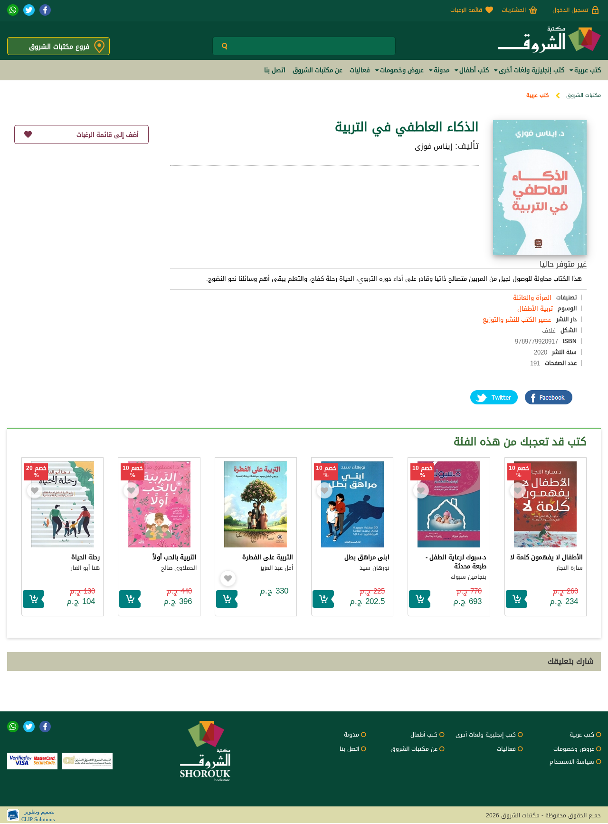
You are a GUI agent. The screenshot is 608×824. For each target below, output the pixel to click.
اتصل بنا (349, 749)
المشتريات (514, 10)
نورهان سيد (375, 568)
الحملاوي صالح (179, 568)
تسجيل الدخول (570, 10)
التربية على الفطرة (267, 557)
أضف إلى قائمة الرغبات (107, 135)
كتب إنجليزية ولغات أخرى (486, 734)
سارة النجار (569, 568)
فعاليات (506, 749)
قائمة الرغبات (466, 10)
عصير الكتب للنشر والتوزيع (517, 320)
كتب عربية (537, 95)
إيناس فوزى (433, 146)
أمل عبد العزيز (276, 568)
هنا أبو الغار (85, 568)
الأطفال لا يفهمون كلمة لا (546, 557)
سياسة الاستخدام (572, 762)
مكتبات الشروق (583, 95)
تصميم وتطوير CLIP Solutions (38, 815)
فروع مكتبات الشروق (59, 46)
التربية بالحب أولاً (174, 557)
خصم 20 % (36, 471)
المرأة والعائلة (532, 298)
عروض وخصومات (573, 749)
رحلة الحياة (85, 557)
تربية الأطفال (535, 309)
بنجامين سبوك (468, 577)
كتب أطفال (423, 734)
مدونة (351, 734)
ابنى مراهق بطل (367, 557)
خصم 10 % (519, 471)
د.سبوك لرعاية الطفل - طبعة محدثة (456, 561)
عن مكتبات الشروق (413, 749)
